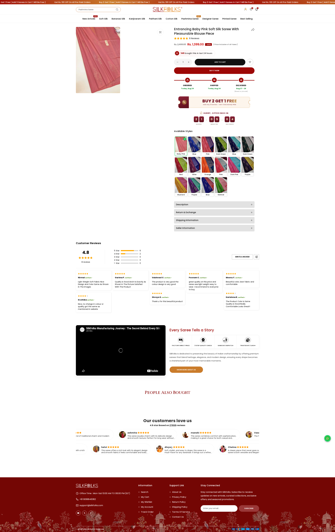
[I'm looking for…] (117, 9)
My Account (147, 506)
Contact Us (178, 516)
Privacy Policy (179, 497)
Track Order (147, 511)
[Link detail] (78, 513)
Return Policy (179, 501)
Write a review (242, 256)
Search (144, 492)
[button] (253, 29)
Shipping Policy (179, 506)
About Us (176, 492)
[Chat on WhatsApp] (327, 438)
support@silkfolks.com (91, 505)
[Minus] (177, 62)
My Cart (145, 497)
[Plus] (188, 62)
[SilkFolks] (167, 9)
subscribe (248, 508)
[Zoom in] (160, 32)
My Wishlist (146, 501)
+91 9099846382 (88, 499)
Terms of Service (181, 511)
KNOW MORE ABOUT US (186, 370)
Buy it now (214, 70)
